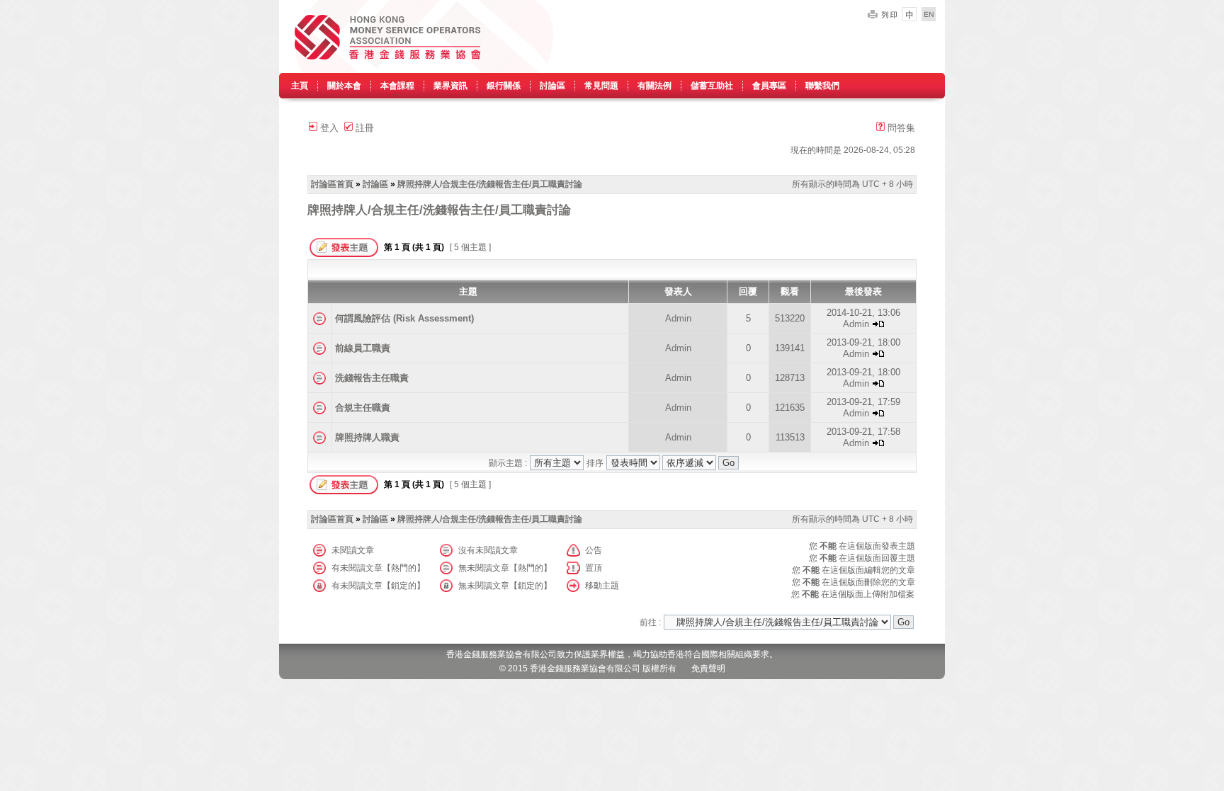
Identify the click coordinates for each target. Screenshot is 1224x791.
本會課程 (397, 86)
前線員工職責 (362, 348)
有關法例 (655, 86)
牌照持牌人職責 (367, 437)
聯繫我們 (822, 86)
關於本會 (344, 86)
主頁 (299, 86)
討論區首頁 (332, 184)
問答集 (900, 128)
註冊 (363, 128)
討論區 (552, 86)
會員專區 (769, 86)
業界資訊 (451, 86)
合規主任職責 (362, 407)
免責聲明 (708, 668)
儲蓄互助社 (712, 86)
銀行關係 (504, 86)
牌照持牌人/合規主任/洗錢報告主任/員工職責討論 (489, 184)
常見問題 (601, 86)
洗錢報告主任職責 (372, 377)
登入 (328, 128)
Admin (678, 318)
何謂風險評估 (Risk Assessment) (404, 318)
